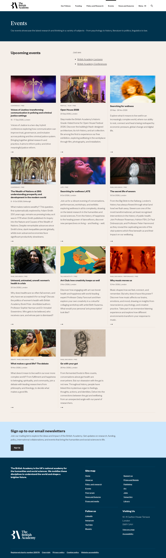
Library (127, 501)
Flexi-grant (90, 492)
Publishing (128, 484)
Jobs (126, 492)
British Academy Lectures (90, 59)
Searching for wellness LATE (75, 191)
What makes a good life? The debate (30, 363)
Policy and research (93, 484)
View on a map (128, 529)
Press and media (92, 501)
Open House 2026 (69, 109)
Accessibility (128, 534)
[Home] (20, 5)
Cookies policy (73, 552)
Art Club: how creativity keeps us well (80, 280)
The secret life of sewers (123, 191)
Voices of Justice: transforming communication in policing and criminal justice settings (31, 112)
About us (89, 480)
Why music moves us (121, 280)
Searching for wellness (122, 106)
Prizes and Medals (131, 480)
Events (111, 6)
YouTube (89, 524)
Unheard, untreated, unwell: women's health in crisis (30, 282)
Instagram (89, 520)
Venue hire (128, 497)
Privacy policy (58, 552)
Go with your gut (69, 363)
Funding (78, 6)
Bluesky (88, 529)
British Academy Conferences (92, 63)
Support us (128, 475)
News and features (126, 6)
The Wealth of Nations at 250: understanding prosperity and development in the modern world (28, 194)
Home (87, 475)
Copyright (46, 552)
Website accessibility (90, 552)
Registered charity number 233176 (25, 552)
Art (125, 488)
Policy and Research (95, 6)
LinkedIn (88, 516)
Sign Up (17, 447)
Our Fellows (66, 6)
